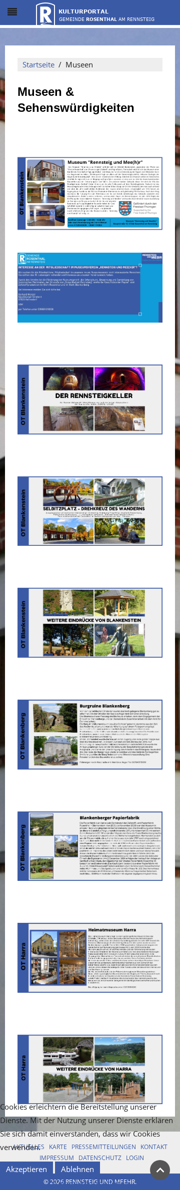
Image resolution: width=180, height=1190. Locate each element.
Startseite (38, 64)
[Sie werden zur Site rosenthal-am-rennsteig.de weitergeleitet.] (95, 13)
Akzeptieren (26, 1169)
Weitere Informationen (90, 1183)
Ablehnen (77, 1169)
